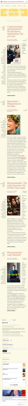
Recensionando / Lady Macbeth (15, 253)
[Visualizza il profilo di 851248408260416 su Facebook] (2, 322)
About (2, 5)
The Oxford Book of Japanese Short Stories (10, 378)
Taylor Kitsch (4, 82)
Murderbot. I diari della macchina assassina (10, 368)
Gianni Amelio (3, 60)
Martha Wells (6, 369)
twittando (5, 357)
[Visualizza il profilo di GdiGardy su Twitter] (4, 322)
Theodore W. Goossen (7, 379)
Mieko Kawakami (6, 364)
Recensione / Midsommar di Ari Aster (14, 104)
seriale (14, 192)
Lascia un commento (25, 192)
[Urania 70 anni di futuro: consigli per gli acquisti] (20, 396)
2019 (16, 109)
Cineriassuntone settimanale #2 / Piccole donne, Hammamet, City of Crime (15, 31)
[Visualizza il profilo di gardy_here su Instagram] (5, 322)
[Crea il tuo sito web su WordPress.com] (14, 1)
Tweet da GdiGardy (5, 359)
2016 (16, 258)
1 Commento (25, 40)
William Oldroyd (3, 283)
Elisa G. (12, 39)
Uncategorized (9, 111)
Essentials (8, 5)
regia (2, 216)
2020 (16, 39)
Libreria (19, 5)
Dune (4, 373)
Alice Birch (4, 268)
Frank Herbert (6, 374)
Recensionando (15, 40)
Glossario (14, 5)
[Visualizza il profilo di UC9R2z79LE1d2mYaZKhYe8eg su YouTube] (7, 322)
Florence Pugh (3, 59)
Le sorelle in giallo (6, 363)
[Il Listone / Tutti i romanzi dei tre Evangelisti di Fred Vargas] (8, 396)
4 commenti (25, 110)
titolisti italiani (4, 83)
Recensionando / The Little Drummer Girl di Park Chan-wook (17, 185)
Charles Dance (3, 204)
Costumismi (4, 205)
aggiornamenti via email (8, 347)
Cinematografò (9, 40)
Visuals (24, 5)
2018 (16, 191)
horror (3, 128)
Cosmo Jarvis (3, 275)
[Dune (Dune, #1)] (24, 376)
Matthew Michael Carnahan (4, 70)
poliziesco (4, 75)
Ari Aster (4, 120)
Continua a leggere (11, 95)
